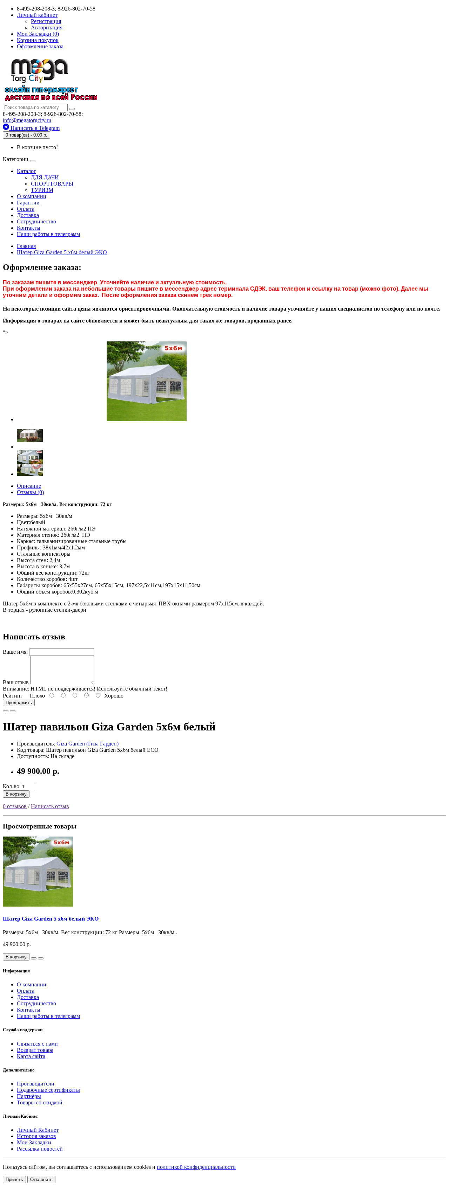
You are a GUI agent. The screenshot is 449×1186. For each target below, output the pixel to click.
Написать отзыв (50, 806)
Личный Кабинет (38, 1130)
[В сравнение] (12, 711)
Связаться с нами (37, 1044)
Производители (35, 1084)
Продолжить (19, 702)
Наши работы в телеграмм (48, 234)
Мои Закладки (34, 1142)
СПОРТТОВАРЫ (52, 184)
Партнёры (29, 1096)
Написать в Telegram (34, 128)
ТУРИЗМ (42, 190)
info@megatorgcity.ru (27, 120)
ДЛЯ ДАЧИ (45, 177)
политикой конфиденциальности (196, 1167)
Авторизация (46, 27)
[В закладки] (5, 711)
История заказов (36, 1136)
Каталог (26, 171)
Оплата (25, 209)
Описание (29, 486)
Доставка (28, 215)
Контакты (28, 228)
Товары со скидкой (39, 1102)
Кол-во (11, 786)
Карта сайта (31, 1056)
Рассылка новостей (40, 1149)
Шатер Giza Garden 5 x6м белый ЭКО (51, 919)
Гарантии (28, 203)
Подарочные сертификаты (48, 1090)
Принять (14, 1179)
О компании (31, 196)
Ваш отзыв (16, 682)
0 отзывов (15, 806)
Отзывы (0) (30, 492)
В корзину (16, 794)
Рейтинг (13, 696)
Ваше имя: (15, 652)
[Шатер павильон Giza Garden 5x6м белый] (146, 419)
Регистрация (46, 21)
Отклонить (41, 1179)
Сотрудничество (36, 221)
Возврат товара (35, 1050)
